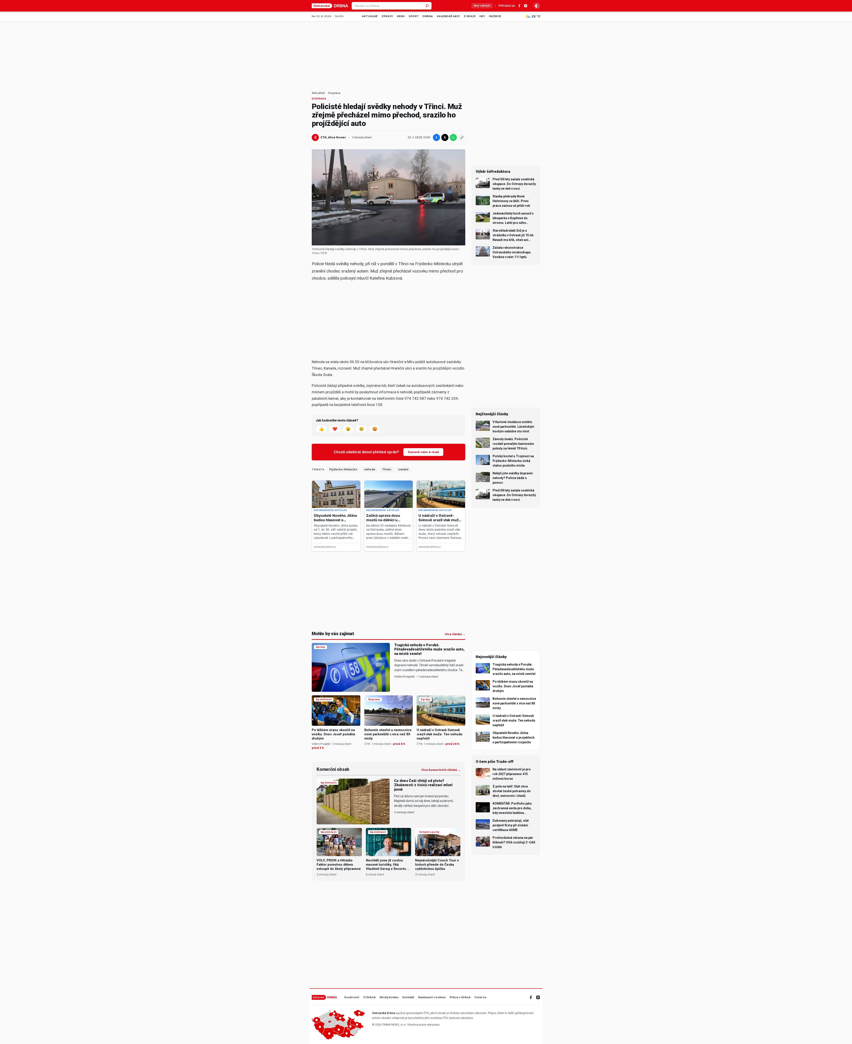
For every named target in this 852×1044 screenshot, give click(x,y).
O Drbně (369, 997)
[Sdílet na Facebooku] (436, 137)
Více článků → (455, 634)
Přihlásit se (507, 5)
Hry (482, 16)
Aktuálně (370, 16)
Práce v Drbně (460, 997)
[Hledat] (428, 6)
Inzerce (495, 16)
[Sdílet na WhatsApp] (453, 137)
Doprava (334, 93)
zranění (403, 469)
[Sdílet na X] (444, 137)
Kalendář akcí (448, 16)
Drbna (428, 16)
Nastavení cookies (432, 997)
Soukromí (351, 997)
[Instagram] (525, 6)
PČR (324, 253)
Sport (414, 16)
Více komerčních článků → (440, 770)
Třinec (386, 469)
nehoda (369, 469)
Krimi (401, 16)
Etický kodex (389, 997)
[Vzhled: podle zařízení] (536, 5)
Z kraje (469, 16)
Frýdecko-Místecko (343, 469)
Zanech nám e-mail (423, 452)
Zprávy (387, 16)
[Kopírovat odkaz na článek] (461, 137)
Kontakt (408, 997)
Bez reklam (482, 5)
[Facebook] (519, 6)
